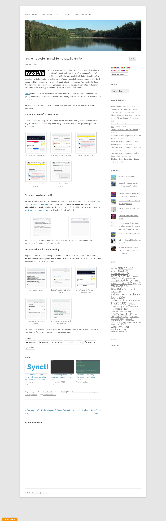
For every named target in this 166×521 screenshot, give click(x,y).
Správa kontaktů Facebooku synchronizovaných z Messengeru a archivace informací (130, 226)
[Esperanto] (124, 68)
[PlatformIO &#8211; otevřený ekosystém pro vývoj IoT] (88, 366)
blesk (135, 276)
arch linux (119, 270)
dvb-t (128, 280)
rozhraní (134, 316)
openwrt (115, 306)
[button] (37, 145)
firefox (74, 392)
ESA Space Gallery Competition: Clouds (125, 159)
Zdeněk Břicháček (49, 395)
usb (138, 322)
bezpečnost (121, 276)
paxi (114, 309)
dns (120, 280)
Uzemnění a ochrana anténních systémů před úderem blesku (129, 186)
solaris (129, 319)
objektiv (131, 304)
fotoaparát (119, 286)
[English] (122, 68)
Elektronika (47, 14)
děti (137, 281)
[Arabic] (112, 68)
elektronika (121, 283)
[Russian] (124, 71)
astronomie (120, 273)
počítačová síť (121, 314)
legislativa (135, 300)
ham (116, 291)
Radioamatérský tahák (127, 176)
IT (65, 392)
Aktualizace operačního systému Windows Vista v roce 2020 (62, 377)
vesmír (115, 324)
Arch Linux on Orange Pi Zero (129, 233)
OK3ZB (67, 14)
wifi (123, 324)
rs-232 (115, 318)
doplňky (32, 126)
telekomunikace (118, 322)
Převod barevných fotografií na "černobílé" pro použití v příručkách (129, 250)
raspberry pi (120, 316)
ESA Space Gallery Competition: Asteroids (126, 147)
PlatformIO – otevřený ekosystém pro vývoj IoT (86, 376)
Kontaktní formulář (83, 14)
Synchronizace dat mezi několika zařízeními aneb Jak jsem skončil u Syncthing (36, 377)
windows (34, 395)
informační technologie (86, 392)
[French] (127, 68)
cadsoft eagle (117, 278)
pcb (122, 309)
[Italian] (112, 71)
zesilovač (118, 329)
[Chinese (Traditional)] (117, 68)
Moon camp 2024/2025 (119, 106)
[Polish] (119, 71)
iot (127, 300)
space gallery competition (122, 320)
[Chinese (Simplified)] (114, 68)
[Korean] (117, 71)
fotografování (123, 289)
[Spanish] (127, 71)
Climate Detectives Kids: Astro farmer (124, 130)
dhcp (114, 281)
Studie (27, 93)
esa (136, 283)
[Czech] (119, 68)
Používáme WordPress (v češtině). (36, 493)
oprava (27, 395)
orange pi (134, 306)
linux (97, 392)
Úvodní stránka (31, 14)
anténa (125, 268)
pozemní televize (122, 311)
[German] (129, 68)
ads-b (114, 268)
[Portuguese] (122, 71)
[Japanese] (114, 71)
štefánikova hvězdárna (119, 332)
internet (118, 300)
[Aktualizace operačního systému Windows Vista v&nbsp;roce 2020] (62, 366)
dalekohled (130, 278)
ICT (58, 14)
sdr (122, 319)
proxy (135, 314)
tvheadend (130, 322)
